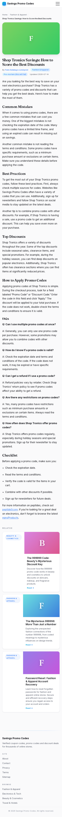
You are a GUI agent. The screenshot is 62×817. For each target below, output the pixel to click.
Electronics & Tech (11, 793)
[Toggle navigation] (58, 3)
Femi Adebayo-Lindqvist (16, 70)
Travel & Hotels (9, 803)
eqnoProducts (10, 517)
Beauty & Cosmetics (12, 537)
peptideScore (10, 509)
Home (4, 14)
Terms (5, 772)
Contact (6, 763)
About (5, 758)
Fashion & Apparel (18, 14)
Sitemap (6, 777)
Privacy (6, 767)
